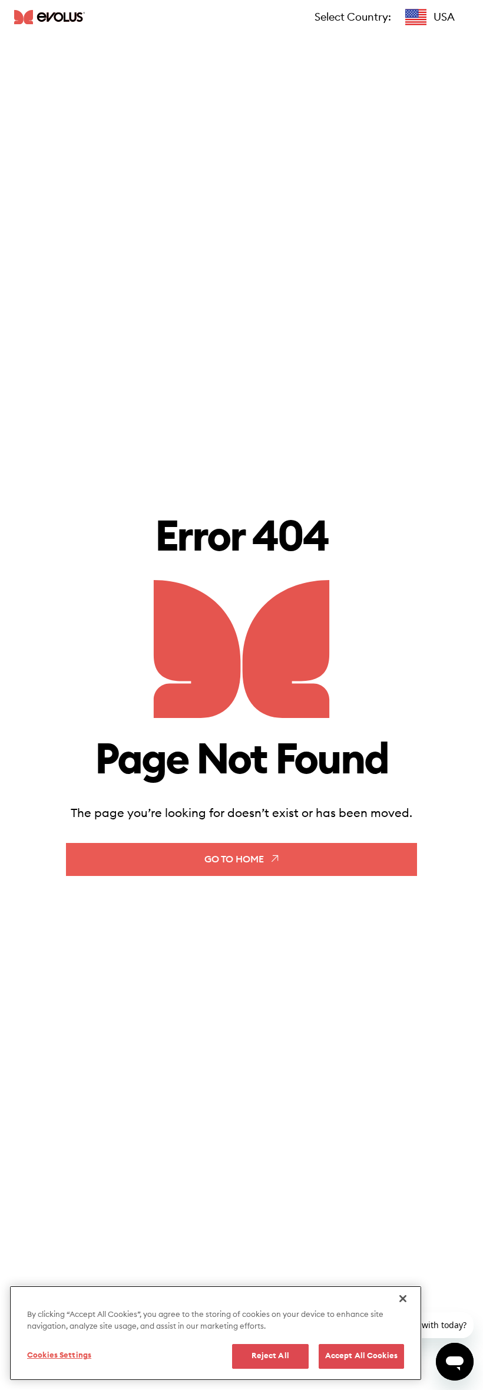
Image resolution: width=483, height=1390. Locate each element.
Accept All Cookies (361, 1356)
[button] (430, 17)
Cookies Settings (59, 1355)
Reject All (270, 1356)
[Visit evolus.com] (49, 17)
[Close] (403, 1299)
